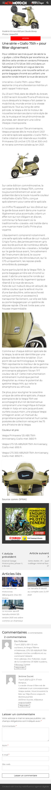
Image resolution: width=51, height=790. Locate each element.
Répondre (20, 668)
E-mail (5, 755)
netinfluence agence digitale (35, 786)
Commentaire (9, 726)
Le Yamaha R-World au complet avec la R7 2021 (38, 591)
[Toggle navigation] (4, 3)
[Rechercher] (48, 2)
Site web (6, 764)
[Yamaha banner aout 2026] (25, 524)
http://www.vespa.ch (35, 694)
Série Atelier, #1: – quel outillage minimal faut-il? (38, 563)
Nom (5, 745)
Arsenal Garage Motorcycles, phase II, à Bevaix (12, 563)
